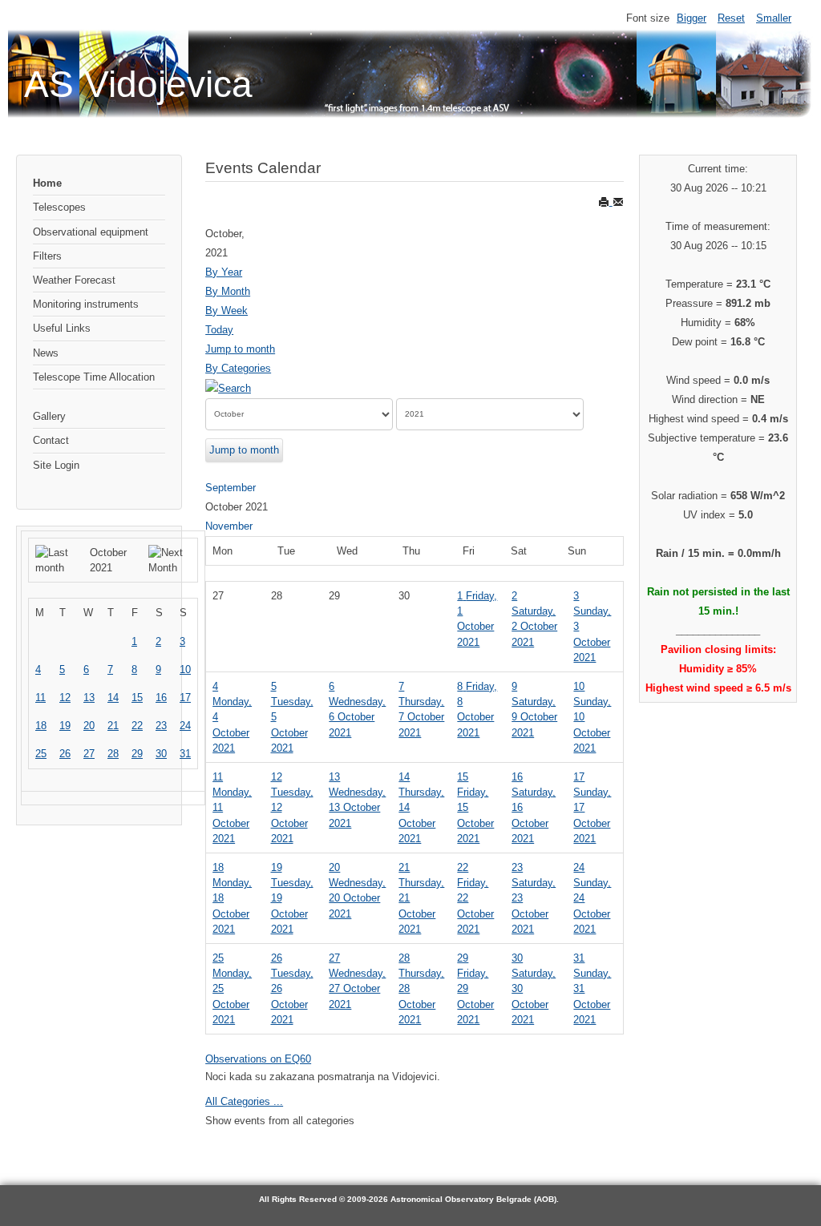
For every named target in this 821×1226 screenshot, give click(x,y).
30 (161, 754)
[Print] (605, 202)
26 (65, 754)
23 (161, 726)
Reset (731, 18)
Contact (51, 440)
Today (219, 330)
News (46, 353)
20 (89, 726)
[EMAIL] (618, 202)
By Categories (238, 368)
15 (137, 698)
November (229, 526)
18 (41, 726)
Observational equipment (90, 232)
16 (161, 698)
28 (113, 754)
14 (113, 698)
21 (113, 726)
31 (185, 754)
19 (65, 726)
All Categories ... (244, 1101)
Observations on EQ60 (258, 1059)
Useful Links (62, 328)
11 (40, 698)
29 (137, 754)
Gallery (49, 416)
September (230, 488)
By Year (223, 272)
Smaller (773, 18)
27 (89, 754)
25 (41, 754)
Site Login (56, 465)
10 (185, 669)
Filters (47, 256)
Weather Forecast (74, 280)
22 (137, 726)
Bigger (691, 18)
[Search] (228, 387)
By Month (227, 291)
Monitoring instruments (86, 304)
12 (65, 698)
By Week (226, 310)
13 (89, 698)
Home (47, 183)
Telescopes (59, 207)
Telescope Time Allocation (94, 377)
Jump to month (240, 349)
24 (185, 726)
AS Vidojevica (138, 84)
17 (185, 698)
